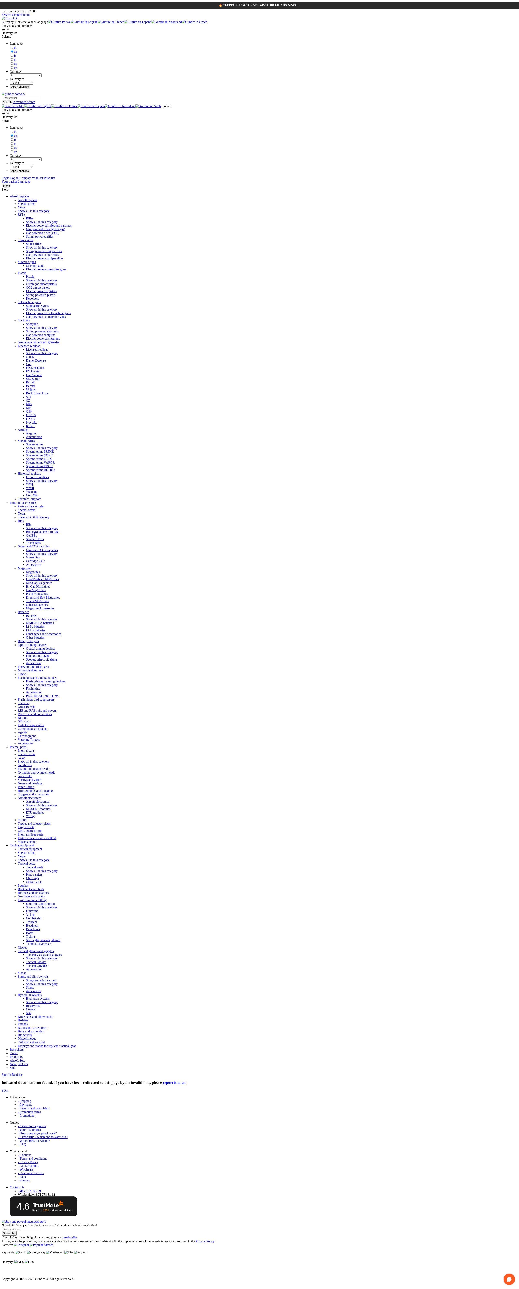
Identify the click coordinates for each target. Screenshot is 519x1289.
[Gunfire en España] (137, 22)
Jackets (30, 914)
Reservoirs (33, 1005)
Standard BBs (35, 539)
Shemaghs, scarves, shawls (43, 940)
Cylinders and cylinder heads (36, 772)
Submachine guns (29, 302)
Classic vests (34, 882)
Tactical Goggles (36, 965)
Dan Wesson (34, 375)
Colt (28, 364)
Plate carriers (34, 874)
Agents (22, 732)
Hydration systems (30, 995)
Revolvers (32, 298)
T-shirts (30, 936)
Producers (16, 1057)
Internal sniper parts (30, 834)
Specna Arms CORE (39, 455)
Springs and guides (30, 779)
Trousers (31, 922)
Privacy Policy (205, 1241)
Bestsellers (16, 1049)
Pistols (22, 273)
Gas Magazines (36, 590)
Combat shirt (34, 918)
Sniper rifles (25, 240)
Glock (30, 357)
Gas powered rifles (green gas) (45, 229)
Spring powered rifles (40, 236)
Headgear (32, 925)
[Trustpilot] (22, 1245)
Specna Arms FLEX (39, 459)
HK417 (31, 418)
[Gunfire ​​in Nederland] (166, 22)
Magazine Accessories (40, 608)
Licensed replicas (29, 346)
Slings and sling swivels (33, 976)
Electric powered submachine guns (48, 313)
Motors (22, 820)
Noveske (31, 422)
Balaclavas (33, 929)
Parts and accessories (23, 502)
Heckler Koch (35, 367)
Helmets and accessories (33, 892)
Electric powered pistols (41, 291)
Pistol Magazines (37, 593)
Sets (28, 1013)
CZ (28, 400)
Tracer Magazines (37, 601)
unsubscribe (69, 1237)
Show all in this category (33, 211)
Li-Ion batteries (35, 630)
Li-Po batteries (35, 626)
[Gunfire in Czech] (194, 22)
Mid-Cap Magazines (39, 583)
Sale (12, 1067)
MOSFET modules (38, 809)
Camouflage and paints (32, 728)
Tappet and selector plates (34, 823)
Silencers (23, 703)
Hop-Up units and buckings (35, 790)
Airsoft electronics (29, 798)
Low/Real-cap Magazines (42, 579)
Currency (16, 71)
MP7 (29, 404)
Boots (29, 933)
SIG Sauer (32, 378)
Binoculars (25, 1035)
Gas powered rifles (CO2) (42, 233)
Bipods (22, 717)
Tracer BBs (33, 542)
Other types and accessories (43, 634)
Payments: (8, 1252)
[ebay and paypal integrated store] (24, 1221)
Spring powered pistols (40, 295)
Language (16, 43)
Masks (22, 973)
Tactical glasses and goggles (36, 951)
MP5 (29, 408)
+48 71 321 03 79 (29, 1191)
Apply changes (20, 86)
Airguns (23, 429)
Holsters (23, 1020)
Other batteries (35, 637)
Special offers (26, 203)
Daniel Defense (36, 360)
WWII (30, 488)
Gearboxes (25, 765)
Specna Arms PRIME (40, 451)
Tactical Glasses (36, 962)
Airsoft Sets (17, 1060)
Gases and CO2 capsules (34, 546)
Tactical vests (26, 863)
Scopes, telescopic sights (41, 659)
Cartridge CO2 (35, 561)
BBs (21, 521)
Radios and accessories (32, 1027)
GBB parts (25, 721)
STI (28, 397)
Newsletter (49, 1225)
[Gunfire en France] (111, 22)
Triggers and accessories (33, 794)
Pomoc (25, 14)
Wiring (30, 816)
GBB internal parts (30, 830)
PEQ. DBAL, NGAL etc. (42, 696)
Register (16, 1074)
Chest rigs (32, 878)
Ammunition (34, 437)
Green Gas (33, 557)
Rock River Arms (37, 393)
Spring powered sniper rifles (44, 251)
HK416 (31, 415)
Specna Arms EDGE (39, 466)
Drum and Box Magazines (43, 597)
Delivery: (8, 1262)
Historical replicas (29, 473)
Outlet (14, 1053)
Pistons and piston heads (33, 768)
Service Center (11, 14)
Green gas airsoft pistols (41, 284)
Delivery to (17, 79)
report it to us (174, 1082)
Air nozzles (25, 776)
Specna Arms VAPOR (40, 462)
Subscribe (9, 1233)
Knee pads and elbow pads (35, 1016)
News (21, 207)
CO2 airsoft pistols (38, 287)
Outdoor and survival (31, 1042)
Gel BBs (31, 535)
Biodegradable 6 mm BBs (42, 532)
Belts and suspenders (31, 1031)
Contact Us (17, 1187)
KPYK (30, 426)
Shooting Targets (29, 739)
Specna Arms (26, 440)
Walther (31, 389)
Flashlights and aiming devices (37, 677)
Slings (30, 987)
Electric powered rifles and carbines (49, 225)
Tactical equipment (22, 845)
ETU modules (35, 812)
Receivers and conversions (35, 714)
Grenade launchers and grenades (38, 342)
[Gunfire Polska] (59, 22)
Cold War (32, 495)
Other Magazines (37, 604)
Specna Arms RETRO (40, 470)
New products (19, 1064)
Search (7, 102)
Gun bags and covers (31, 896)
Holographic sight (37, 655)
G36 (29, 411)
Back (5, 1090)
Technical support (29, 499)
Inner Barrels (26, 787)
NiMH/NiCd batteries (40, 623)
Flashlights (33, 688)
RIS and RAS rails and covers (37, 710)
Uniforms (32, 911)
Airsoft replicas (19, 196)
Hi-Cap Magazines (38, 586)
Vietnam (31, 491)
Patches (23, 1024)
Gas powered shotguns (40, 335)
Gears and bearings (30, 783)
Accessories (33, 564)
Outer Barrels (26, 707)
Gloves (22, 947)
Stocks (22, 674)
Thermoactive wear (38, 943)
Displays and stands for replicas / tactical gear (47, 1046)
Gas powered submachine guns (46, 316)
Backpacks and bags (31, 889)
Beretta (30, 386)
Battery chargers (28, 641)
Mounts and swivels (30, 670)
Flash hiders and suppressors (36, 699)
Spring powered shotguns (42, 331)
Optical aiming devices (32, 645)
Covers (30, 1009)
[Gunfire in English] (84, 22)
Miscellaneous (27, 841)
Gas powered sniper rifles (42, 254)
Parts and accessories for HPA (37, 838)
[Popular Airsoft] (41, 1245)
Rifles (21, 214)
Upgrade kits (26, 827)
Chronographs (27, 736)
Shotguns (24, 320)
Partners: (7, 1245)
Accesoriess (33, 663)
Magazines (25, 568)
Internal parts (18, 747)
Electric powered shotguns (43, 338)
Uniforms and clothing (32, 900)
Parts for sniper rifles (31, 725)
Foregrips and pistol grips (34, 666)
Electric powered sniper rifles (44, 258)
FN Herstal (33, 371)
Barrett (30, 382)
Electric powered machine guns (46, 269)
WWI (29, 484)
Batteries (23, 612)
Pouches (23, 885)
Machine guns (27, 262)
